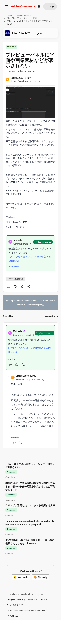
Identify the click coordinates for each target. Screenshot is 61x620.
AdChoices (14, 616)
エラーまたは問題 (15, 278)
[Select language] (39, 6)
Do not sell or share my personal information (26, 610)
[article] (30, 347)
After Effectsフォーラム (17, 18)
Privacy (44, 599)
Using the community (16, 599)
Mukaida (17, 240)
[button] (6, 7)
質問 (35, 18)
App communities (24, 15)
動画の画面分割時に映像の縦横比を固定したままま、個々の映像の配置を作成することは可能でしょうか (30, 486)
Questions (10, 477)
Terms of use (33, 599)
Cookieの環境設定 (15, 605)
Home (9, 15)
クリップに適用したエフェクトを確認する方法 (30, 505)
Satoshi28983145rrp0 (21, 77)
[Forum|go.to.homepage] (23, 6)
